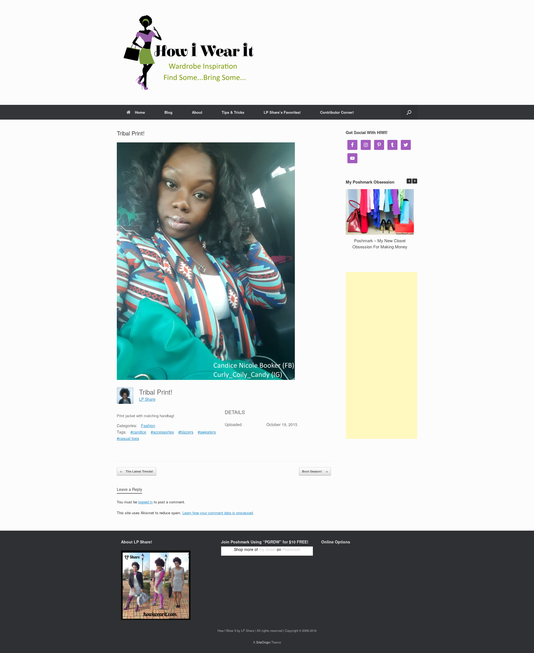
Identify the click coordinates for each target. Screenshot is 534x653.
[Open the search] (409, 112)
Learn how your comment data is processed (217, 512)
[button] (414, 181)
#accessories (162, 432)
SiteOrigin (263, 642)
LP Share (147, 399)
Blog (168, 112)
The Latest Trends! (136, 471)
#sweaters (207, 432)
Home (140, 112)
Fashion (148, 425)
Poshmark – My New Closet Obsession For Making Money (379, 244)
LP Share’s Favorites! (282, 112)
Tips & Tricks (233, 112)
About (197, 112)
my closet (267, 549)
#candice (138, 432)
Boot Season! (315, 471)
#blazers (185, 432)
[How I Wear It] (186, 52)
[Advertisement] (381, 355)
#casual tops (128, 438)
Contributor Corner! (337, 112)
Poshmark (291, 549)
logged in (145, 501)
